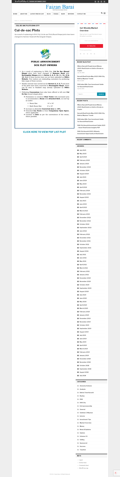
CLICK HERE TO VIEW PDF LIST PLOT (44, 132)
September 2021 (85, 248)
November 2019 (85, 322)
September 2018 (85, 369)
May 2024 (83, 184)
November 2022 (85, 221)
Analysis (83, 389)
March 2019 (84, 348)
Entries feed (82, 462)
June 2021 (83, 258)
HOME (15, 14)
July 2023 (83, 200)
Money (82, 426)
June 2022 (83, 231)
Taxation (83, 449)
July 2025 (83, 150)
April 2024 (83, 187)
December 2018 (85, 359)
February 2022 (85, 234)
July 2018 (83, 375)
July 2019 (83, 335)
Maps (63, 14)
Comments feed (83, 465)
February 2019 (85, 352)
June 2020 (83, 298)
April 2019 (83, 345)
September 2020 (85, 288)
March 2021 (84, 268)
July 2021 (83, 254)
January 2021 (84, 274)
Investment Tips (85, 419)
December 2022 (85, 217)
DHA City (83, 402)
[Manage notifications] (115, 472)
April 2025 (83, 157)
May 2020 (83, 301)
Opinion (82, 433)
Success (82, 446)
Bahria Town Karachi (87, 392)
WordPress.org (83, 468)
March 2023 (84, 211)
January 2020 (84, 315)
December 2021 (85, 237)
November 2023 (85, 194)
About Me (23, 14)
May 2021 (83, 261)
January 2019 (84, 355)
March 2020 (84, 308)
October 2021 (84, 244)
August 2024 (84, 174)
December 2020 (85, 278)
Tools (56, 14)
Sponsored (83, 443)
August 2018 (84, 372)
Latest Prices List (37, 14)
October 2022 (84, 224)
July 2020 (83, 295)
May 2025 (83, 153)
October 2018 (84, 365)
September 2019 (85, 328)
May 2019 (83, 342)
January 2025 (84, 163)
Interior (82, 416)
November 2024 (85, 167)
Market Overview (85, 423)
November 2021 (85, 241)
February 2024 (85, 190)
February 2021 (85, 271)
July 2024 (83, 177)
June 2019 (83, 338)
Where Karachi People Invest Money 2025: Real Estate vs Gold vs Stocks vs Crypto (90, 68)
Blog (49, 14)
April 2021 (83, 264)
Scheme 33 (83, 436)
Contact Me (81, 14)
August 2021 (84, 251)
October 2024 (84, 170)
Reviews (71, 14)
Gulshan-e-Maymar (86, 412)
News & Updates (85, 429)
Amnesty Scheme (86, 386)
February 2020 (85, 311)
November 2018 (85, 362)
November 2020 (85, 281)
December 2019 (85, 318)
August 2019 (84, 332)
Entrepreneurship (86, 406)
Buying (82, 396)
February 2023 (85, 214)
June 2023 (83, 204)
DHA (81, 399)
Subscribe (92, 46)
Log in (81, 460)
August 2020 (84, 291)
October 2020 (84, 285)
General (82, 409)
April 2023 (83, 207)
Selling (82, 439)
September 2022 (85, 227)
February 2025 (85, 160)
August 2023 (84, 197)
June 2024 (83, 180)
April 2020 (83, 305)
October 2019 (84, 325)
